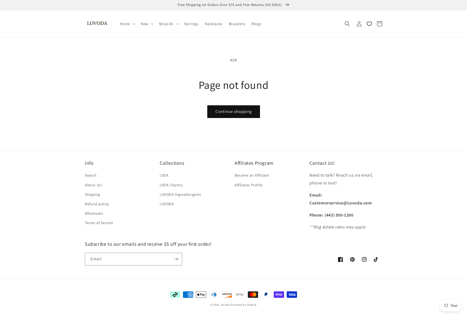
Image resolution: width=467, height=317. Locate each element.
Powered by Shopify (244, 304)
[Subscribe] (176, 259)
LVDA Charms (171, 185)
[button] (127, 23)
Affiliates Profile (249, 185)
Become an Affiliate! (252, 175)
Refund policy (97, 203)
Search (91, 175)
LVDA (164, 175)
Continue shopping (233, 111)
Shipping (92, 194)
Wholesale (94, 213)
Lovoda (225, 304)
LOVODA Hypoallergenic (180, 194)
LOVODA (167, 203)
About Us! (93, 185)
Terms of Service (99, 222)
